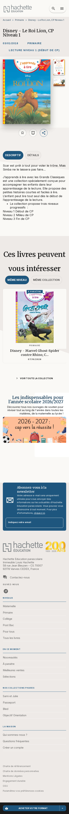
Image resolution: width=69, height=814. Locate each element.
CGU (5, 786)
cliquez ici (39, 513)
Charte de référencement (17, 766)
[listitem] (6, 591)
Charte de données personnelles (21, 771)
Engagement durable (14, 781)
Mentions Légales (12, 776)
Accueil (7, 20)
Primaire (19, 20)
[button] (34, 43)
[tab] (13, 155)
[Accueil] (18, 8)
